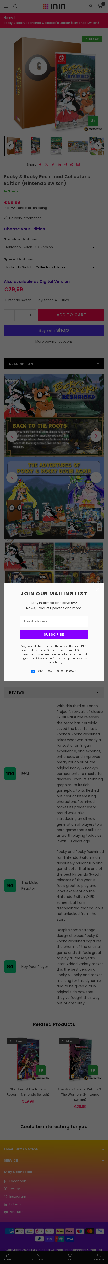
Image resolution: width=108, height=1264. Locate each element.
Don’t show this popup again (57, 671)
